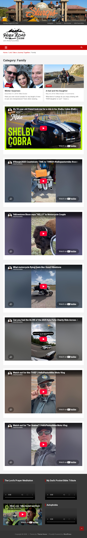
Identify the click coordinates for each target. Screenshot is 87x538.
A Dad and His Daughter (57, 91)
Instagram (50, 23)
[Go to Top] (82, 528)
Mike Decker (23, 94)
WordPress (67, 534)
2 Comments (69, 94)
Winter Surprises (12, 91)
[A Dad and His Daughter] (64, 76)
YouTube (58, 23)
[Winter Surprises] (23, 76)
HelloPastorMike (79, 23)
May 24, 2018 (50, 94)
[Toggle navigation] (6, 47)
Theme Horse (42, 534)
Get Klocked (67, 23)
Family (7, 86)
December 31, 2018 (11, 94)
